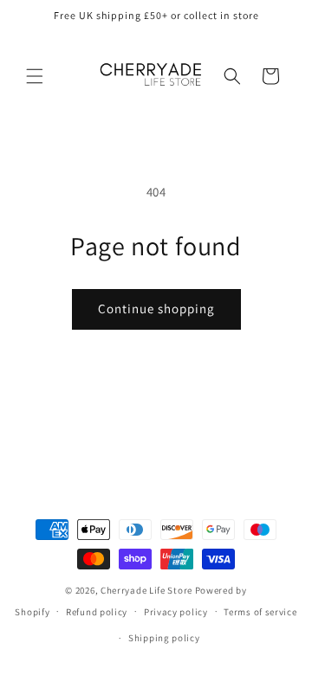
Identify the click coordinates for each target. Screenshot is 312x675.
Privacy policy (176, 612)
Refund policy (96, 612)
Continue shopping (156, 308)
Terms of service (260, 612)
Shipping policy (164, 638)
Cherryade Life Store (146, 590)
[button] (35, 76)
